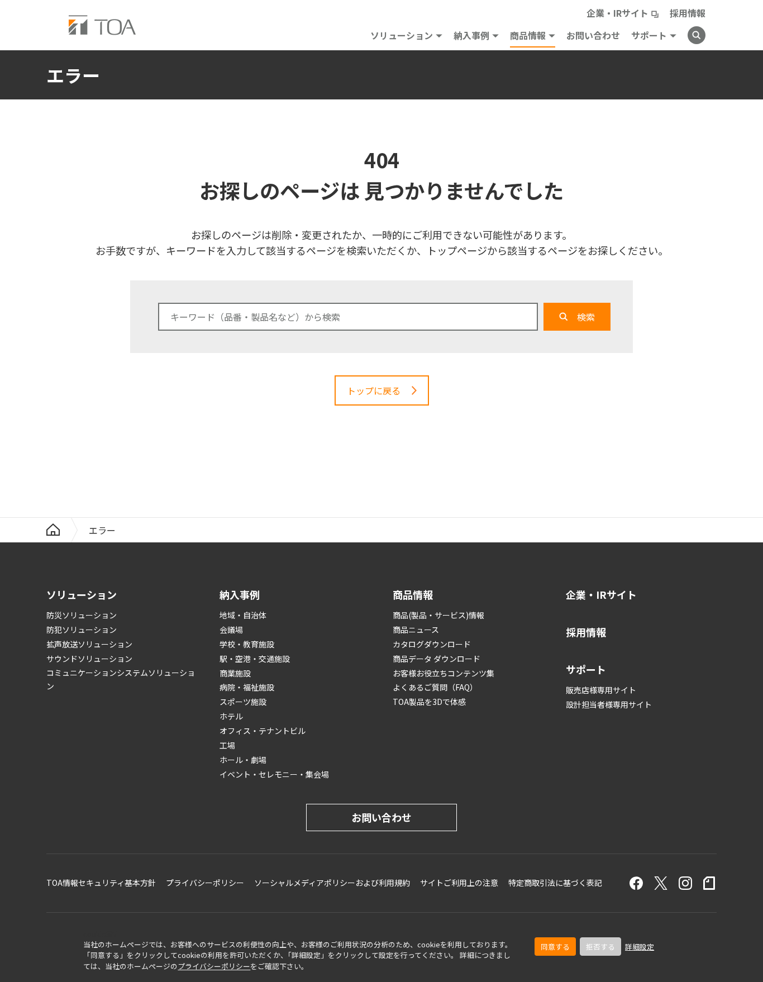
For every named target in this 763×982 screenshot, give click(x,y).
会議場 (231, 629)
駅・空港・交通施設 (255, 658)
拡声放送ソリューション (89, 644)
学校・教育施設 (247, 644)
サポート (649, 35)
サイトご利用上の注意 (459, 882)
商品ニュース (416, 629)
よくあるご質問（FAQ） (435, 687)
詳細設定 (639, 946)
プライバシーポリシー (214, 966)
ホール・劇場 (243, 759)
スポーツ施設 (243, 701)
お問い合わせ (593, 35)
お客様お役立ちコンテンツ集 (443, 673)
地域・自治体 (243, 615)
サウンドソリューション (89, 658)
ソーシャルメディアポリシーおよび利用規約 (332, 882)
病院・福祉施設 (247, 687)
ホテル (231, 716)
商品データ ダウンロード (436, 658)
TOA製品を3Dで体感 (429, 701)
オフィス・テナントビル (263, 730)
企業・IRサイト (617, 13)
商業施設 (235, 673)
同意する (555, 946)
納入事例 (471, 35)
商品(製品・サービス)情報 (438, 615)
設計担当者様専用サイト (609, 704)
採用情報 (687, 13)
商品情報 (528, 35)
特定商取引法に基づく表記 (555, 882)
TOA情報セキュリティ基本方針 (101, 882)
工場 (227, 745)
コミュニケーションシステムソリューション (120, 679)
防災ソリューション (81, 615)
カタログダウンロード (432, 644)
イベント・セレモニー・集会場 (274, 774)
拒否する (600, 946)
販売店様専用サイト (601, 689)
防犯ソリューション (81, 629)
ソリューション (401, 35)
